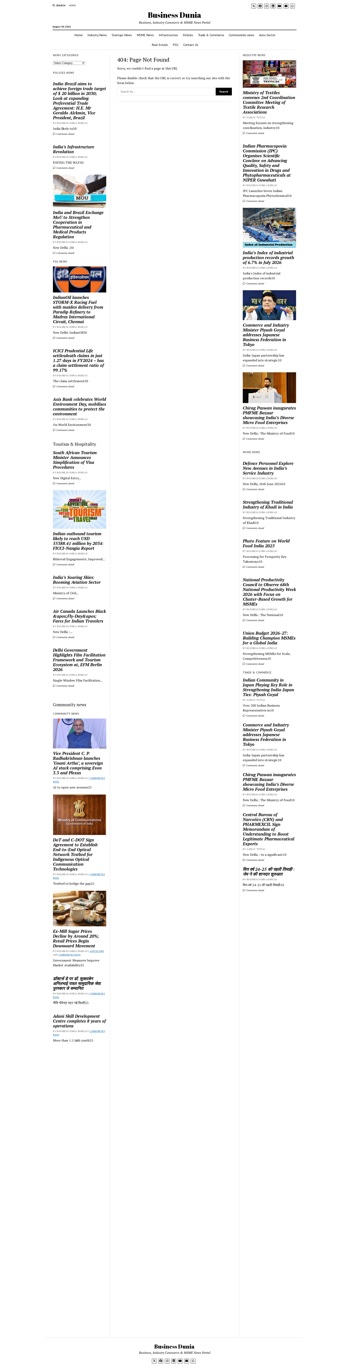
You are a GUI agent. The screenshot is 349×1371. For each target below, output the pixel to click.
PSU (175, 45)
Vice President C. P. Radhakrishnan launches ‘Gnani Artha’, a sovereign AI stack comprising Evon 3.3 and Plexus (78, 763)
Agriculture (96, 951)
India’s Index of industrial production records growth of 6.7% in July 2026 (268, 257)
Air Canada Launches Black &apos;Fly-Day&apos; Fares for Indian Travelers (79, 616)
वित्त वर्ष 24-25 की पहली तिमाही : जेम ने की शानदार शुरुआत (269, 871)
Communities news (241, 35)
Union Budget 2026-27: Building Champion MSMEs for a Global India (269, 638)
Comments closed (65, 133)
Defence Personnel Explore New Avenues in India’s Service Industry (268, 468)
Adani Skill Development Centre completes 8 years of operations (79, 1021)
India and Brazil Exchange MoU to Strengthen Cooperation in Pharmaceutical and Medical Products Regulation (78, 224)
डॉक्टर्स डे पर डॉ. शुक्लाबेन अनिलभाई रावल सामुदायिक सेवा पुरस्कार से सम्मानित (77, 983)
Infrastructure (168, 35)
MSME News (145, 35)
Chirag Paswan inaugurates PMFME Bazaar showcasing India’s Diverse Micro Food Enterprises (269, 415)
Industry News (97, 35)
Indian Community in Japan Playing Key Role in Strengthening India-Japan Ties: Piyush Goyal (268, 687)
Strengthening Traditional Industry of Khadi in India (268, 504)
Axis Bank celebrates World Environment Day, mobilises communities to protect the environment (79, 406)
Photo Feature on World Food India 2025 (266, 543)
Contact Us (190, 45)
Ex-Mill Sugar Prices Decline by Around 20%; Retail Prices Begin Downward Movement (76, 938)
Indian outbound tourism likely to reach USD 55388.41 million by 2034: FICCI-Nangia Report (78, 541)
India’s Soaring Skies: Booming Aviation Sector (77, 580)
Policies (188, 35)
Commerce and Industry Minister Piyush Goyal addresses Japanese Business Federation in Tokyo (266, 335)
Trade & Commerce (211, 35)
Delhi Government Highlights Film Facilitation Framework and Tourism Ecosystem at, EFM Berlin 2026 (79, 660)
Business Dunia (174, 15)
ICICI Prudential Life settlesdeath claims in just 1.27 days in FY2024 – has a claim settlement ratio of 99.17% (78, 360)
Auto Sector (267, 35)
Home (72, 5)
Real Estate (160, 45)
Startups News (122, 35)
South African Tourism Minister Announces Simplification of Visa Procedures (75, 460)
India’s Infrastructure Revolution (73, 149)
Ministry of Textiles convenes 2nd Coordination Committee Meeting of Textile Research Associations (269, 102)
